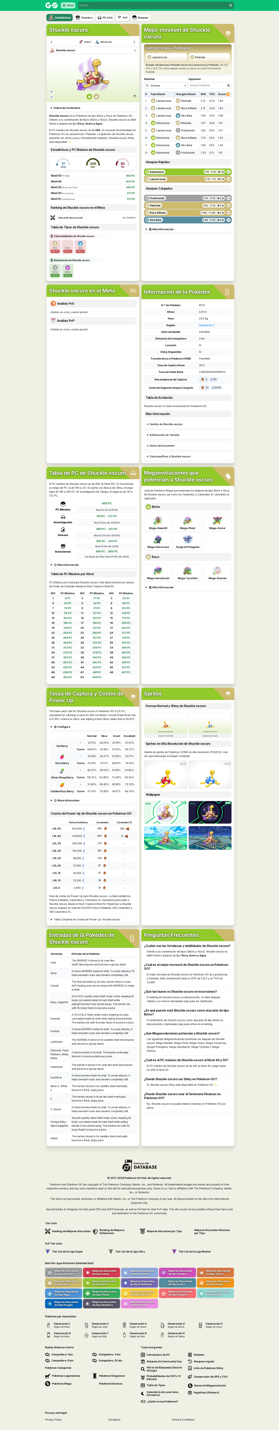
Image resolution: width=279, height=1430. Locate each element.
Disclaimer (114, 1419)
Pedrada (200, 57)
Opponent (194, 79)
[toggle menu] (231, 5)
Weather (149, 79)
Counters (87, 17)
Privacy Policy (53, 1419)
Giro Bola (186, 115)
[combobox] (153, 5)
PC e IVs (108, 17)
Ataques (143, 17)
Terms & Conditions (183, 1419)
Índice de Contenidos (67, 107)
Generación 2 (206, 325)
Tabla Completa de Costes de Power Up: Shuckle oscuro (87, 919)
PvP (125, 17)
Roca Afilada (188, 108)
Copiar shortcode (165, 736)
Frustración (188, 130)
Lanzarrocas (159, 57)
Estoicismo (163, 123)
